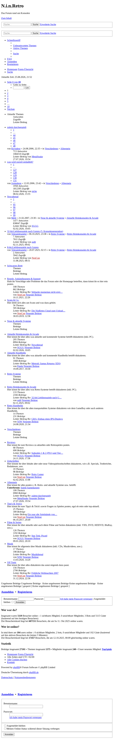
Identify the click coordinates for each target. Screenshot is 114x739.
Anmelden (7, 591)
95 (14, 204)
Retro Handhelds (15, 405)
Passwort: (8, 711)
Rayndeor (15, 148)
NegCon (36, 258)
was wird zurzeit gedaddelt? (20, 162)
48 (14, 146)
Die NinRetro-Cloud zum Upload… (48, 310)
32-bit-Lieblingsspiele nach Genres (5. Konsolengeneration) (35, 231)
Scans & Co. (13, 300)
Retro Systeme (58, 234)
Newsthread (12, 196)
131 (15, 180)
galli (34, 242)
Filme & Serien (14, 522)
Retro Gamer (37, 474)
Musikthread (37, 554)
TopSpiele (107, 649)
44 (14, 135)
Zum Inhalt (6, 18)
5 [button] (7, 101)
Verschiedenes (51, 148)
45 (14, 138)
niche (34, 191)
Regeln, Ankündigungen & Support (24, 278)
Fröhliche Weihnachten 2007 (44, 573)
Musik (10, 543)
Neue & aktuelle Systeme (52, 218)
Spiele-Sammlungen (30, 487)
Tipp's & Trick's (14, 503)
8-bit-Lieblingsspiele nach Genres (23, 247)
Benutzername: (11, 703)
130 (15, 178)
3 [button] (7, 96)
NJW (19, 421)
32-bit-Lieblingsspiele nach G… (46, 397)
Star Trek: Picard (39, 535)
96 (14, 207)
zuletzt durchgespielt (16, 127)
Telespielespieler (19, 234)
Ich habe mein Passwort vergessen (76, 599)
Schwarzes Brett (14, 265)
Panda (20, 366)
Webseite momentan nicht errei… (47, 292)
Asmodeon (16, 183)
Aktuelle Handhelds (16, 353)
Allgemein (65, 148)
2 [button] (7, 93)
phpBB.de (34, 672)
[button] (14, 82)
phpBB (16, 667)
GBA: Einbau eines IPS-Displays (47, 419)
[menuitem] (24, 45)
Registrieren (25, 591)
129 (15, 175)
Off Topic (11, 562)
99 (14, 215)
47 (14, 143)
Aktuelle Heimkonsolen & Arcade (82, 218)
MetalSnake (37, 156)
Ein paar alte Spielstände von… (42, 514)
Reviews (11, 442)
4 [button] (7, 98)
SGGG (35, 226)
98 (14, 212)
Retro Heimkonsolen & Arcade (81, 234)
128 (15, 172)
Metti (13, 218)
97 (14, 210)
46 (14, 140)
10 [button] (8, 106)
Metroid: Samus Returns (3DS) (46, 363)
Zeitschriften (13, 461)
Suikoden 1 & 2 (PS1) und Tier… (47, 453)
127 (15, 170)
